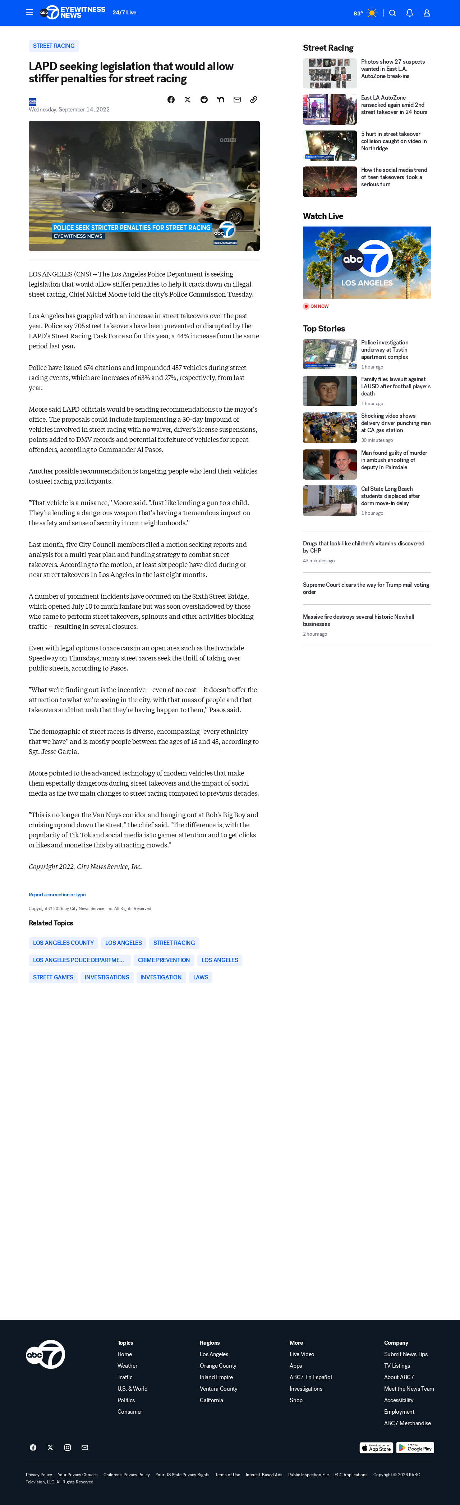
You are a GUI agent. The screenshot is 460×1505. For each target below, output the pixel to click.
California (211, 1400)
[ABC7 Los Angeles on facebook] (33, 1448)
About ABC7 (399, 1377)
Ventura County (219, 1389)
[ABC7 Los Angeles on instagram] (67, 1448)
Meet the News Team (409, 1389)
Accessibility (399, 1400)
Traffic (125, 1377)
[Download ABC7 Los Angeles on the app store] (376, 1448)
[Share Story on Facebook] (171, 99)
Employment (399, 1412)
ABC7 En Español (311, 1377)
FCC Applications (351, 1475)
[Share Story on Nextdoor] (221, 99)
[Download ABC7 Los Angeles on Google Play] (415, 1448)
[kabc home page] (45, 1354)
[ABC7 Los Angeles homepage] (72, 13)
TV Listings (397, 1366)
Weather (128, 1366)
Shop (296, 1400)
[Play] (367, 263)
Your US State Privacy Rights (183, 1475)
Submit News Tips (406, 1354)
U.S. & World (133, 1389)
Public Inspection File (308, 1475)
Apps (296, 1366)
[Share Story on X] (187, 99)
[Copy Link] (254, 99)
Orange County (218, 1366)
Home (125, 1354)
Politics (126, 1400)
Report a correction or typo (57, 894)
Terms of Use (227, 1475)
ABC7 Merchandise (407, 1423)
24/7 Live (124, 12)
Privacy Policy (39, 1475)
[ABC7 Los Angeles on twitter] (50, 1448)
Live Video (302, 1354)
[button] (29, 12)
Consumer (130, 1412)
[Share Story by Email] (237, 99)
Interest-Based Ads (264, 1475)
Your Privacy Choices (78, 1475)
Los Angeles (214, 1354)
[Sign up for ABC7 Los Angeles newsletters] (85, 1448)
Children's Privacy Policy (127, 1475)
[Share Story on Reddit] (204, 99)
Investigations (306, 1389)
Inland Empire (216, 1377)
